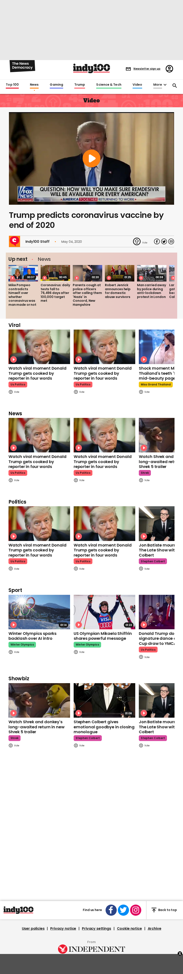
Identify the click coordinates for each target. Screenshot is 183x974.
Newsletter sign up (146, 69)
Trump (79, 85)
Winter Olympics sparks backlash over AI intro (32, 636)
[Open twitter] (123, 910)
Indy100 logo (91, 68)
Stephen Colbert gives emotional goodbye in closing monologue (104, 727)
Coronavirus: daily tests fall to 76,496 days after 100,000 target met (55, 293)
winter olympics (22, 644)
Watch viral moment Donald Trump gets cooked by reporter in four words (37, 373)
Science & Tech (108, 85)
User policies (33, 928)
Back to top (167, 910)
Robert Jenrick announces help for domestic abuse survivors (118, 291)
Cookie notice (129, 928)
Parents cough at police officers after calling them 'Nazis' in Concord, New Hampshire (87, 295)
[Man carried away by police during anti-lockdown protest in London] (151, 273)
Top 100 (12, 85)
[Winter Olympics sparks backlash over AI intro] (39, 612)
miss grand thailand (156, 384)
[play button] (91, 158)
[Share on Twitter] (164, 241)
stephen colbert (153, 561)
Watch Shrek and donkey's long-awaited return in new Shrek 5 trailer (36, 727)
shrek (145, 473)
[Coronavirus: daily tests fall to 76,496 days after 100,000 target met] (55, 273)
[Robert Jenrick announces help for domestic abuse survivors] (119, 273)
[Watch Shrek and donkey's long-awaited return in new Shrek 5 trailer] (39, 700)
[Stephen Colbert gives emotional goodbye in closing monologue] (104, 700)
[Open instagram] (135, 910)
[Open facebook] (111, 910)
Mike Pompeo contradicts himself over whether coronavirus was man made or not (22, 295)
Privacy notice (63, 928)
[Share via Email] (171, 241)
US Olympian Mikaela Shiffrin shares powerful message (103, 636)
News (34, 85)
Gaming (56, 85)
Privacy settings (96, 928)
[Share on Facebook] (157, 241)
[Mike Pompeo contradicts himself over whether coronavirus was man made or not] (23, 273)
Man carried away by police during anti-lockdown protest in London (151, 291)
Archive (154, 928)
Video (137, 85)
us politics (17, 384)
